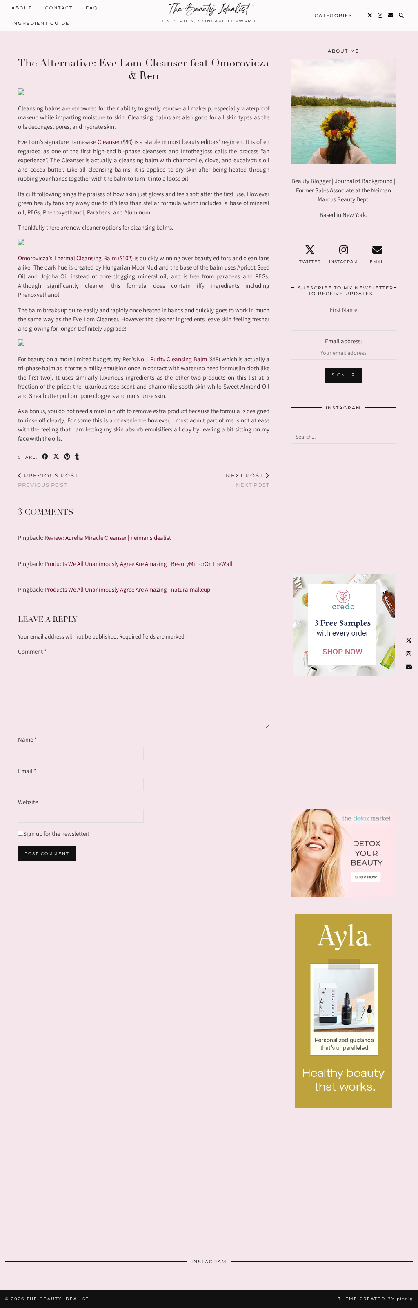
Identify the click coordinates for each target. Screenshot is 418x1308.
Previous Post (48, 480)
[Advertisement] (343, 509)
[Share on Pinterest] (67, 456)
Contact (59, 8)
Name (27, 739)
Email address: (343, 341)
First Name (343, 310)
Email (27, 771)
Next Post (247, 480)
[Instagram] (380, 15)
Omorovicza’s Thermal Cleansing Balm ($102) (75, 258)
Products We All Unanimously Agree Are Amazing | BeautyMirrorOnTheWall (138, 564)
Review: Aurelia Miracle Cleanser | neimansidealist (107, 537)
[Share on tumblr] (77, 456)
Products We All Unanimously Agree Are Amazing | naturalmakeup (127, 589)
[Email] (391, 15)
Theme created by (375, 1298)
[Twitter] (370, 15)
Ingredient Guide (40, 23)
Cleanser (109, 142)
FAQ (92, 8)
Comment (32, 651)
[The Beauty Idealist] (208, 9)
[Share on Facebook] (45, 456)
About (21, 8)
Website (28, 802)
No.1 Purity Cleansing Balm (172, 359)
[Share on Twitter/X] (56, 456)
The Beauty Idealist (58, 1298)
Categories (333, 15)
